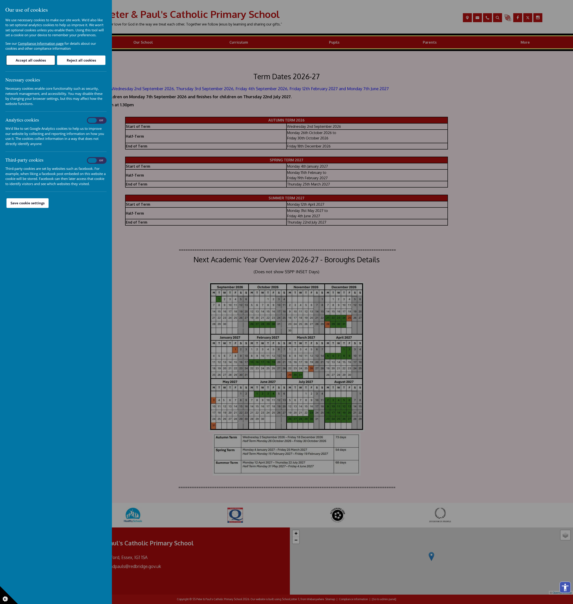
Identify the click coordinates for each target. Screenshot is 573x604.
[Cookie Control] (9, 595)
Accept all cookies (31, 60)
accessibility (565, 587)
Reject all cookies (81, 60)
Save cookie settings (28, 203)
